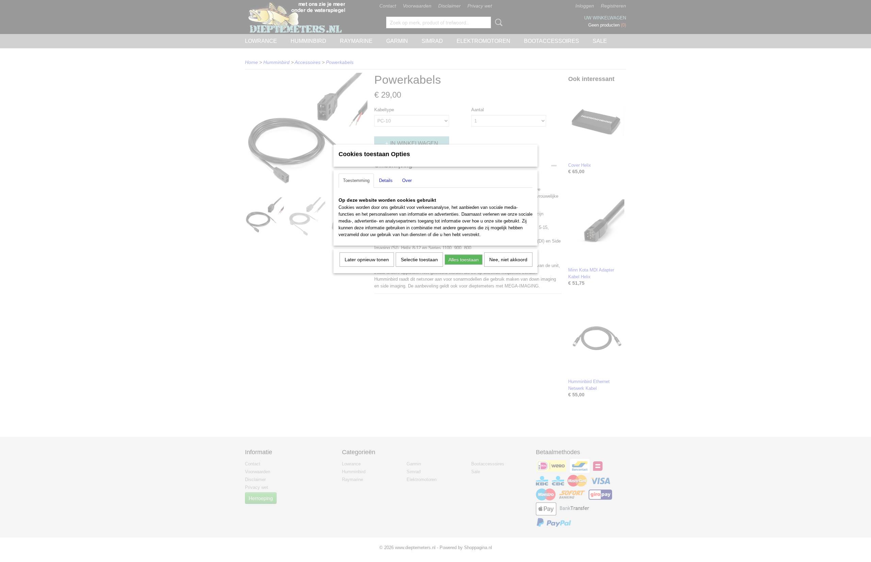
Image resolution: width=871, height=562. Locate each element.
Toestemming (356, 180)
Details (386, 180)
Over (407, 180)
